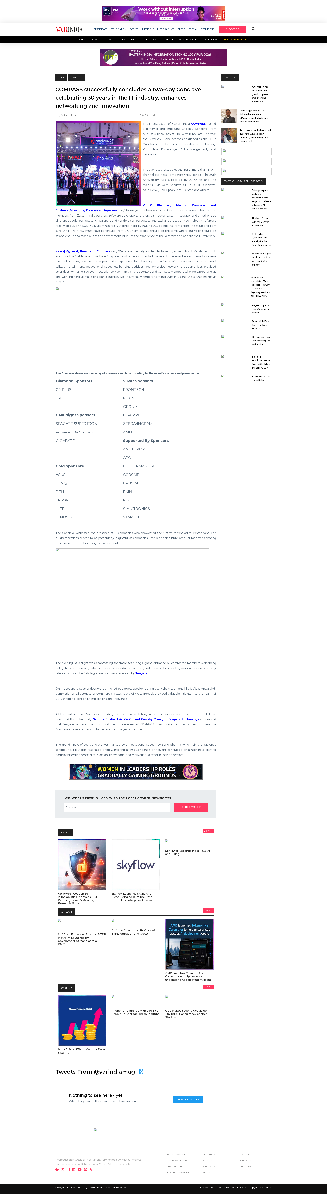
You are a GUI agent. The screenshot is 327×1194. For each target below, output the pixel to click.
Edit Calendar (209, 1154)
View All (208, 831)
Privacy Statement (249, 1160)
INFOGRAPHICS (165, 29)
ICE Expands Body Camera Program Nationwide (261, 341)
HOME (61, 77)
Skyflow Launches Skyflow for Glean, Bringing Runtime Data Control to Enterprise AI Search (133, 897)
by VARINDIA (66, 115)
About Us (207, 1160)
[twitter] (63, 1170)
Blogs (135, 39)
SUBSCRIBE (232, 29)
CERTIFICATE (100, 29)
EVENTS (134, 29)
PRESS (181, 29)
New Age (97, 39)
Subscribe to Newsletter (177, 1172)
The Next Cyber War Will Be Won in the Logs (260, 222)
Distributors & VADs (176, 1154)
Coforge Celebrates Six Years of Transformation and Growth (133, 932)
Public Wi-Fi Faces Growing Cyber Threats (261, 325)
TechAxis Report (236, 39)
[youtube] (80, 1170)
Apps (82, 39)
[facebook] (58, 1170)
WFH (112, 39)
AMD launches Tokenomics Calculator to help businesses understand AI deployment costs (188, 976)
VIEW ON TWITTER (188, 1099)
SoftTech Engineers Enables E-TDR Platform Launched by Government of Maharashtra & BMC (82, 939)
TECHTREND (208, 29)
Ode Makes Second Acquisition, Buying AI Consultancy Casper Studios (187, 1014)
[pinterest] (86, 1170)
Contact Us (245, 1166)
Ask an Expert (188, 39)
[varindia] (92, 1170)
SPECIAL (193, 29)
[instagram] (69, 1170)
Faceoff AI (210, 39)
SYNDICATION (118, 29)
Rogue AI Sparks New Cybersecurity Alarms (262, 309)
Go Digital (208, 1172)
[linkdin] (74, 1170)
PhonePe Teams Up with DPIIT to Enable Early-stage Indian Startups (135, 1012)
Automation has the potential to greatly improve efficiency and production (260, 94)
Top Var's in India (174, 1166)
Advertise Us (209, 1166)
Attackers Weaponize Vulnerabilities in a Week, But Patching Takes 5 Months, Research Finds (77, 898)
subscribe (191, 807)
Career (168, 39)
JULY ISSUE (148, 29)
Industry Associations (176, 1160)
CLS (123, 39)
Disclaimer (245, 1154)
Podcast (152, 39)
